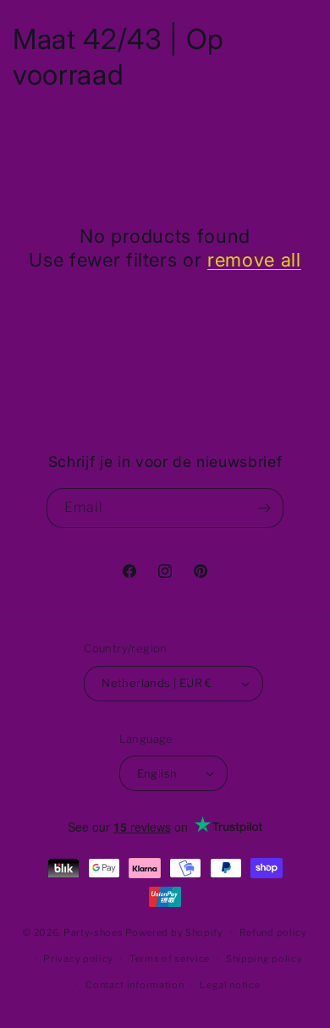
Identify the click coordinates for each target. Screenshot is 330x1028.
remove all (254, 260)
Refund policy (273, 932)
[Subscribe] (264, 508)
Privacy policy (78, 959)
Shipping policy (264, 959)
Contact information (134, 985)
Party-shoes (93, 932)
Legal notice (230, 985)
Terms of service (169, 959)
